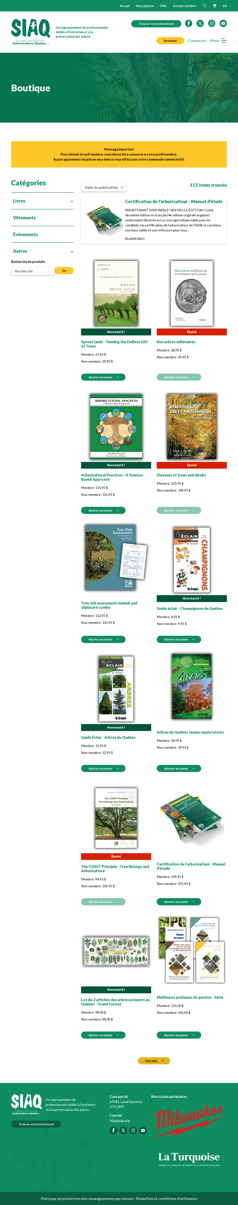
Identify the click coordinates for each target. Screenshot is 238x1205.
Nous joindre (145, 5)
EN (225, 5)
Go (64, 270)
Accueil (125, 5)
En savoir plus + (135, 238)
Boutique (170, 40)
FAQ (163, 5)
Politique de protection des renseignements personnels (87, 1198)
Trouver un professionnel (156, 23)
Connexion (197, 40)
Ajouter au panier (100, 377)
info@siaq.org (120, 1120)
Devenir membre (184, 5)
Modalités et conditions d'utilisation (166, 1198)
